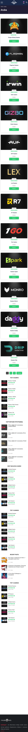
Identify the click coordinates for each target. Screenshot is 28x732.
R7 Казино (14, 212)
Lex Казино (14, 183)
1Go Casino (14, 242)
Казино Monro (14, 301)
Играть (14, 41)
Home (2, 6)
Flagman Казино (14, 65)
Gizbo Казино (14, 124)
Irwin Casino (14, 94)
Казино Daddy (14, 330)
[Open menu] (2, 2)
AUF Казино (14, 153)
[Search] (26, 2)
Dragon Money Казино (14, 37)
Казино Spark (14, 271)
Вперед (19, 373)
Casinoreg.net (3, 724)
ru (23, 3)
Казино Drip (14, 360)
